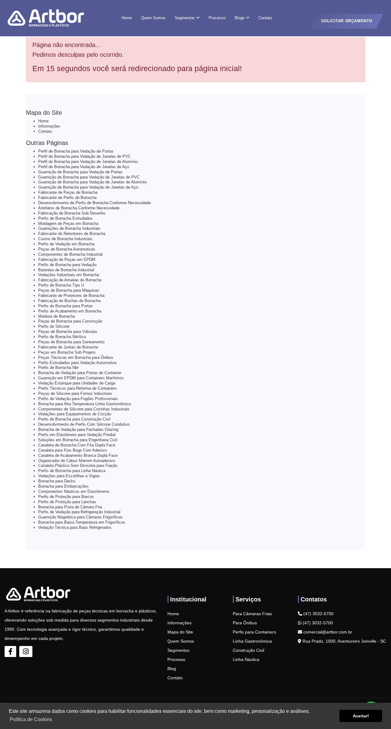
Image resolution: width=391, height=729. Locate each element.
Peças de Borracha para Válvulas (67, 331)
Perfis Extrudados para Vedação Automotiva (77, 362)
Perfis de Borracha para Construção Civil (74, 419)
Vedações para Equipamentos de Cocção (74, 414)
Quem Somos (153, 18)
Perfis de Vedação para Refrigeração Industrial (79, 512)
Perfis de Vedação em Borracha (66, 244)
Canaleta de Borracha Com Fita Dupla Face (76, 445)
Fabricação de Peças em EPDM (66, 259)
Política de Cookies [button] (31, 719)
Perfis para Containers (254, 632)
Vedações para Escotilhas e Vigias (69, 476)
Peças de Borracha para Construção (70, 321)
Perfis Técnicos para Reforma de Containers (77, 388)
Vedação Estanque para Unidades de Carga (76, 383)
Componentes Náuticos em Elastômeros (74, 491)
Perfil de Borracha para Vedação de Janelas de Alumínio (88, 161)
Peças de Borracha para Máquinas (68, 290)
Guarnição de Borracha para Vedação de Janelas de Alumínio (92, 182)
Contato (265, 18)
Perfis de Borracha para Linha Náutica (71, 470)
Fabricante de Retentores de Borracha (71, 233)
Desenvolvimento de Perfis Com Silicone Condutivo (84, 424)
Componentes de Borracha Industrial (70, 254)
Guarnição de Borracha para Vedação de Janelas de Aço (88, 187)
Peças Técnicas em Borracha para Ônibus (75, 357)
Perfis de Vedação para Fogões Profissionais (78, 398)
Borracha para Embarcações (63, 486)
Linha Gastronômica (252, 641)
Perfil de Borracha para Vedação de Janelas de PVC (84, 156)
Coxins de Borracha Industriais (65, 238)
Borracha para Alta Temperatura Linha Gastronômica (84, 404)
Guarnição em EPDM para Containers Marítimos (81, 378)
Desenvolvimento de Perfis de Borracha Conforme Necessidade (94, 202)
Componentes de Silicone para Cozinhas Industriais (84, 409)
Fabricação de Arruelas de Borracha (69, 280)
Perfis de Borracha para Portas (65, 306)
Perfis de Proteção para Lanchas (67, 502)
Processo (217, 18)
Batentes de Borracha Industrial (66, 270)
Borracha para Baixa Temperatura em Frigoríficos (81, 522)
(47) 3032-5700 (318, 613)
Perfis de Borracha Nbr (58, 367)
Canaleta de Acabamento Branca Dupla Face (78, 455)
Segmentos (185, 18)
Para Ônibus (245, 622)
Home (127, 18)
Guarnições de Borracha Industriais (69, 228)
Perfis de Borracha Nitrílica (62, 336)
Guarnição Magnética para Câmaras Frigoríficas (80, 517)
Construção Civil (248, 650)
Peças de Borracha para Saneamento (71, 342)
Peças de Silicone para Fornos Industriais (75, 393)
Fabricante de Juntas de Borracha (68, 347)
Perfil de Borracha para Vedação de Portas (76, 151)
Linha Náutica (246, 659)
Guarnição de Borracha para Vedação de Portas (80, 172)
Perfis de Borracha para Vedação (67, 264)
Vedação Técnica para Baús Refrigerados (74, 527)
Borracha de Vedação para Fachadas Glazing (78, 429)
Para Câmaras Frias (252, 613)
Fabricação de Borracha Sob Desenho (71, 213)
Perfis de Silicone (53, 326)
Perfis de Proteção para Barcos (66, 496)
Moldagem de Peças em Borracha (68, 223)
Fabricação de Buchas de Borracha (69, 300)
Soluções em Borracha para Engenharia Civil (77, 440)
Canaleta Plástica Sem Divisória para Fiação (77, 465)
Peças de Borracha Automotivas (66, 249)
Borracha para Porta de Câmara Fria (70, 507)
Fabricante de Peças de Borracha (67, 192)
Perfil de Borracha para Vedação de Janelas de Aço (83, 166)
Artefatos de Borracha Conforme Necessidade (78, 208)
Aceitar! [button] (361, 715)
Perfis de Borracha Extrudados (65, 218)
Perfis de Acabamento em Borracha (69, 311)
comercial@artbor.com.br (327, 632)
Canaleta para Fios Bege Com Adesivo (72, 450)
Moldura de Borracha (56, 316)
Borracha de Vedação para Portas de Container (79, 372)
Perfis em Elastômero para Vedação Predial (76, 434)
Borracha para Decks (56, 481)
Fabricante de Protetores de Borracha (71, 295)
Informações (49, 126)
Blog (171, 668)
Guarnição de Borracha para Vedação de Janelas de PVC (89, 177)
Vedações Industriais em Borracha (68, 274)
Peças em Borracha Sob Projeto (66, 352)
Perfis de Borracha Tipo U (61, 285)
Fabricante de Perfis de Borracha (67, 197)
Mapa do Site (180, 632)
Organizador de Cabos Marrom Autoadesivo (76, 460)
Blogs (240, 18)
